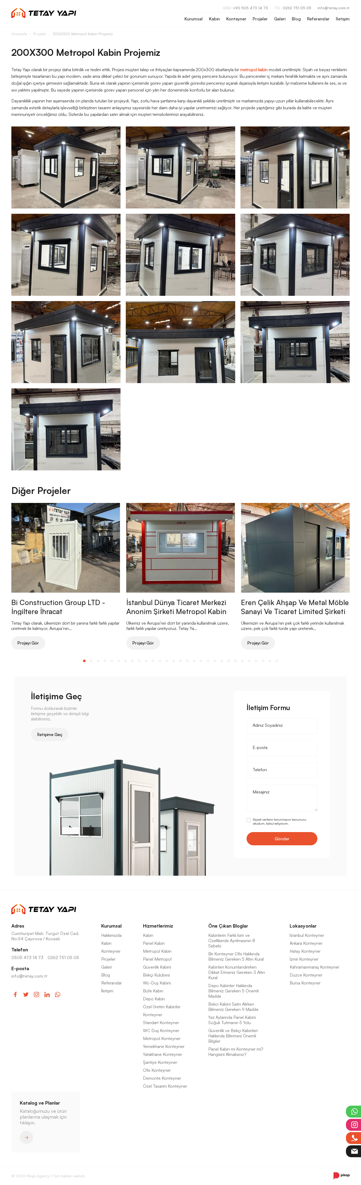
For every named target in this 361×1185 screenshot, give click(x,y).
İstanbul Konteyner (307, 935)
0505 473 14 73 (27, 957)
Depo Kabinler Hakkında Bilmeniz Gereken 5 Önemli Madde (233, 991)
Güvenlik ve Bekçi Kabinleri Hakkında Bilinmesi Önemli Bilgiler (233, 1036)
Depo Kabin (154, 998)
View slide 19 (208, 661)
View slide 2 (91, 661)
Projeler (260, 18)
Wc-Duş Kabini (157, 983)
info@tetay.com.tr (334, 8)
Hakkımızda (111, 935)
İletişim (343, 18)
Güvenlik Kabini (157, 967)
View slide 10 (146, 661)
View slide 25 (249, 661)
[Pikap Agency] (342, 1176)
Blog (296, 18)
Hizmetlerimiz (158, 926)
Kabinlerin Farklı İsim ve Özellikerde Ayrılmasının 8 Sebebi (231, 940)
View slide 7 (125, 661)
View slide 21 (221, 661)
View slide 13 (166, 661)
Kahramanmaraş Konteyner (314, 967)
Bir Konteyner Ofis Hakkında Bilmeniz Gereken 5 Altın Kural (236, 956)
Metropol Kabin (157, 951)
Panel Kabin (154, 943)
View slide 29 (276, 661)
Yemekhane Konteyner (163, 1046)
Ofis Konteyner (157, 1070)
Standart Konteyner (161, 1022)
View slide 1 (84, 661)
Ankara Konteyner (306, 943)
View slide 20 (215, 661)
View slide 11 (153, 661)
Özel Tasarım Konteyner (165, 1086)
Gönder (282, 838)
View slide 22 (228, 661)
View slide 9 (139, 661)
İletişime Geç (49, 734)
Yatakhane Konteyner (162, 1054)
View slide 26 (256, 661)
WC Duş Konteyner (161, 1030)
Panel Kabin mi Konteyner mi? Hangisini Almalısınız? (235, 1051)
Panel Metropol (157, 959)
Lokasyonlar (303, 926)
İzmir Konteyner (304, 959)
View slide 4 (105, 661)
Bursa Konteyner (305, 983)
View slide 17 (194, 661)
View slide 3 (98, 661)
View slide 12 (160, 661)
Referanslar (318, 18)
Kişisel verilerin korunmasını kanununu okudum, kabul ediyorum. (279, 821)
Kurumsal (193, 18)
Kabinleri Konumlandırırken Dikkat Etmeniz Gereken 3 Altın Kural (236, 972)
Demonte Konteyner (162, 1078)
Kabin (214, 18)
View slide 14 (173, 661)
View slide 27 (263, 661)
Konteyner (236, 18)
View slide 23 (235, 661)
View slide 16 (187, 661)
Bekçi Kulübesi (156, 975)
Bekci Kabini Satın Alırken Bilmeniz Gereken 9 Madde (233, 1006)
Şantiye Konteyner (160, 1062)
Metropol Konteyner (162, 1038)
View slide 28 (270, 661)
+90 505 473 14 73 (245, 8)
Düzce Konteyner (306, 975)
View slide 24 (242, 661)
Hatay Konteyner (305, 951)
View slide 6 (118, 661)
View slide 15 (180, 661)
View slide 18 (201, 661)
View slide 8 (132, 661)
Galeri (279, 18)
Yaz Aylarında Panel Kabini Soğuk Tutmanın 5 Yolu (232, 1020)
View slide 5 (111, 661)
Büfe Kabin (153, 990)
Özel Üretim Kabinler (162, 1006)
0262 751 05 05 (292, 8)
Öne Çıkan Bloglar (228, 926)
